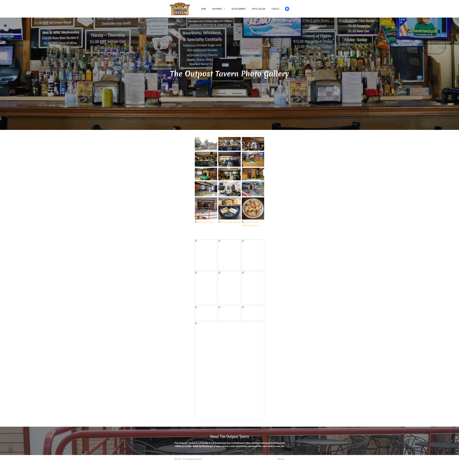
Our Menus (217, 8)
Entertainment (239, 8)
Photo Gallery (258, 8)
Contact (275, 8)
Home (203, 8)
